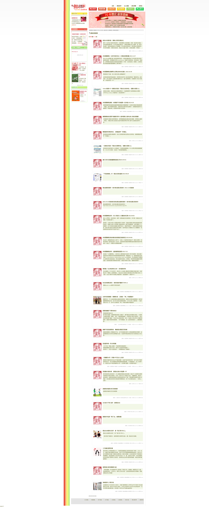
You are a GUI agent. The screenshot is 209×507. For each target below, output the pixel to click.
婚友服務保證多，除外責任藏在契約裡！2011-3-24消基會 (118, 187)
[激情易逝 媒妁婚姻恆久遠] (97, 470)
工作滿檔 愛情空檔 (108, 448)
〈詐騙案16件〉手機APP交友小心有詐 (113, 357)
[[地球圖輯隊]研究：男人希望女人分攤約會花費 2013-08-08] (97, 219)
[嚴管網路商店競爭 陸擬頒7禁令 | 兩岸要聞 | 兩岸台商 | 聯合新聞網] (97, 120)
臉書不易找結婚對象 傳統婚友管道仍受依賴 (115, 329)
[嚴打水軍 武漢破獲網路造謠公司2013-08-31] (97, 163)
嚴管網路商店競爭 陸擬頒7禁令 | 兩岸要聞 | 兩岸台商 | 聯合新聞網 (120, 116)
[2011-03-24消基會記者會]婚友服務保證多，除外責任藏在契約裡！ (121, 201)
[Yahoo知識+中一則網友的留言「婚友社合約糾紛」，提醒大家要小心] (97, 92)
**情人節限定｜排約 (82, 64)
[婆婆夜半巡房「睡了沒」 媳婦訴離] (97, 420)
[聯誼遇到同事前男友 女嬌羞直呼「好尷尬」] (97, 135)
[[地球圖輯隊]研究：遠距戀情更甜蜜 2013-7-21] (97, 255)
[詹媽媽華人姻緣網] (79, 7)
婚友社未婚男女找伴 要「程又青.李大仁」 (114, 430)
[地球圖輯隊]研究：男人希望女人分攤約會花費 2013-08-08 (118, 215)
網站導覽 (134, 6)
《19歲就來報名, (82, 75)
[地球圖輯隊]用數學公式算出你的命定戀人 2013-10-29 (117, 71)
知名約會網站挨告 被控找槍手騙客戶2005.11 (115, 282)
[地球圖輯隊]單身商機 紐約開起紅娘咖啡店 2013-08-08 (117, 237)
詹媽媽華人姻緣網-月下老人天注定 (96, 30)
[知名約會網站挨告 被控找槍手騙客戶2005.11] (97, 286)
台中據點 (107, 499)
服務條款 (142, 499)
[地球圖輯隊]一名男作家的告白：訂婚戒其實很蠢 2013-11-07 (119, 56)
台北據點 (86, 499)
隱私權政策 (134, 499)
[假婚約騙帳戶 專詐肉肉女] (97, 314)
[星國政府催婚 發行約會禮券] (97, 392)
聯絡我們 (119, 6)
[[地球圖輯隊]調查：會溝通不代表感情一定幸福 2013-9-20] (97, 106)
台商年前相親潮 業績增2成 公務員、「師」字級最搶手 (118, 296)
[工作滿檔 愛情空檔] (97, 451)
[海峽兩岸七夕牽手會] (97, 485)
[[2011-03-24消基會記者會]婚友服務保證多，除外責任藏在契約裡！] (97, 205)
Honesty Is (75, 51)
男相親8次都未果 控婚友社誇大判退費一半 (115, 371)
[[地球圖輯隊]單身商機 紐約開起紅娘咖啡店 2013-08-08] (97, 241)
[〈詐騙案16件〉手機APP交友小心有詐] (97, 361)
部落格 (140, 6)
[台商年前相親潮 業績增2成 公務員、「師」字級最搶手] (97, 300)
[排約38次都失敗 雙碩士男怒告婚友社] (97, 43)
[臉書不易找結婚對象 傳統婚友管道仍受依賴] (97, 333)
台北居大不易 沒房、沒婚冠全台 (111, 402)
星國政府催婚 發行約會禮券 (110, 388)
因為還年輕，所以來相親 (109, 343)
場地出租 (127, 499)
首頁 (113, 6)
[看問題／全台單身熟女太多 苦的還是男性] (97, 272)
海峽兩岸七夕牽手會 (108, 482)
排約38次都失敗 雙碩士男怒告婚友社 (113, 40)
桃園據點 (93, 499)
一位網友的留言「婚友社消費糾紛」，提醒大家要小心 (117, 145)
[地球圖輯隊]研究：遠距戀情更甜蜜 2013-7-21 (115, 251)
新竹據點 (100, 499)
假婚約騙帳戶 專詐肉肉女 (110, 310)
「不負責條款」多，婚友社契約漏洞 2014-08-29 (116, 173)
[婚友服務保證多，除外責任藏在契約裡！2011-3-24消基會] (97, 191)
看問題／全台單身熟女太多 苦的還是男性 (114, 268)
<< (89, 495)
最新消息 (106, 30)
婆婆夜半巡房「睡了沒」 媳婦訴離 (112, 416)
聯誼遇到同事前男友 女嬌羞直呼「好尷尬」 (115, 132)
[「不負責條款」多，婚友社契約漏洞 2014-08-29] (97, 177)
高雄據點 (120, 499)
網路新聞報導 (115, 30)
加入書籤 (126, 6)
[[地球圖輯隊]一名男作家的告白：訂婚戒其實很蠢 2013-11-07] (97, 59)
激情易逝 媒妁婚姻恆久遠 (110, 467)
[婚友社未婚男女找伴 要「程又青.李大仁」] (97, 434)
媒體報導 (110, 30)
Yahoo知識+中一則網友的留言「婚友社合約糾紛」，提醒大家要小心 (121, 88)
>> (95, 495)
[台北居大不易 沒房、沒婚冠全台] (97, 406)
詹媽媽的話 (74, 18)
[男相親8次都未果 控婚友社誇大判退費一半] (97, 375)
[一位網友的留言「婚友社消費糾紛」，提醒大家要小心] (97, 149)
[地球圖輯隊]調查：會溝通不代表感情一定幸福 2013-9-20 (118, 102)
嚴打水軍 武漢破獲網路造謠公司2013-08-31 (114, 159)
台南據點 (114, 499)
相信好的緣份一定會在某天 (79, 34)
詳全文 (74, 25)
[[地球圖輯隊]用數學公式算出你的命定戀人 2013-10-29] (97, 75)
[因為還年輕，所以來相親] (97, 347)
